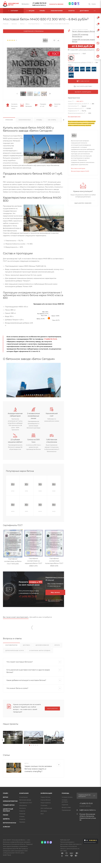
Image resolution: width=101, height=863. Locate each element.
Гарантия (65, 804)
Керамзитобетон (10, 801)
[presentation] (17, 94)
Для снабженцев (46, 808)
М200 (40, 491)
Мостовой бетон (11, 645)
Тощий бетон (9, 805)
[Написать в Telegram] (73, 3)
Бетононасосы (9, 823)
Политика (44, 805)
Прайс (5, 793)
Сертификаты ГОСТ (25, 802)
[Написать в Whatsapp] (70, 3)
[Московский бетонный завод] (33, 380)
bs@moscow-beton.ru (39, 5)
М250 (53, 491)
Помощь (65, 793)
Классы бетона (45, 800)
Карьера (22, 822)
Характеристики (24, 120)
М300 (12, 511)
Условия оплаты (67, 797)
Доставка (26, 645)
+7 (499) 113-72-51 (39, 3)
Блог (42, 813)
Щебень (6, 819)
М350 (26, 511)
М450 (54, 511)
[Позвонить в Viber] (75, 3)
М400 (40, 511)
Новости (22, 811)
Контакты (22, 808)
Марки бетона (45, 797)
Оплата (57, 645)
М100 (12, 491)
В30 (78, 101)
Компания (24, 793)
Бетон (5, 797)
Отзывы (39, 120)
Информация (46, 793)
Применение (66, 810)
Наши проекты (46, 802)
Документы (23, 805)
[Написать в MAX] (78, 3)
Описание (9, 120)
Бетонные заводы (25, 800)
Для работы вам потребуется (40, 617)
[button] (25, 395)
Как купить (52, 120)
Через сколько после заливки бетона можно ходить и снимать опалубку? (38, 769)
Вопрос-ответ (66, 807)
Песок (5, 815)
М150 (26, 491)
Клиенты (22, 819)
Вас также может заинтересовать (16, 617)
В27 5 (81, 101)
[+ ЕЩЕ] (94, 10)
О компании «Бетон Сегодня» (39, 650)
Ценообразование (42, 645)
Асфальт (6, 826)
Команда (22, 813)
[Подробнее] (59, 765)
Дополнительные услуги (14, 650)
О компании (23, 797)
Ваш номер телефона (55, 584)
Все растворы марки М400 (80, 171)
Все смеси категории (78, 168)
